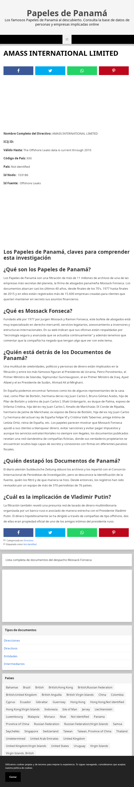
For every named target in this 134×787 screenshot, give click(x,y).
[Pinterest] (113, 70)
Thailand (122, 731)
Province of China (17, 724)
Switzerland (50, 731)
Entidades (10, 656)
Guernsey (59, 702)
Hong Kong (77, 702)
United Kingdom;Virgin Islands (26, 746)
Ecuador (25, 702)
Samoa (117, 724)
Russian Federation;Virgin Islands (86, 724)
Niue (63, 717)
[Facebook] (18, 70)
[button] (67, 39)
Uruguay (79, 746)
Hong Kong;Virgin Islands (23, 709)
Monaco (49, 717)
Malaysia (33, 717)
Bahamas (12, 687)
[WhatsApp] (82, 70)
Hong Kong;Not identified (107, 702)
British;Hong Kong (61, 687)
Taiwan (68, 731)
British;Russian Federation (95, 687)
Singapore (31, 731)
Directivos (29, 540)
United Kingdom (74, 739)
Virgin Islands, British (20, 753)
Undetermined (15, 739)
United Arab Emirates (44, 739)
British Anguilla (52, 695)
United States (60, 746)
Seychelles (13, 731)
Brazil (26, 687)
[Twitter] (50, 70)
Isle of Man (69, 709)
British (39, 687)
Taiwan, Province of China (94, 731)
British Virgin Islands (80, 695)
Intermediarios (14, 664)
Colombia (117, 695)
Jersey (86, 709)
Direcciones (12, 640)
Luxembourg (14, 717)
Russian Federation (46, 724)
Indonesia (51, 709)
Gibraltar (42, 702)
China (102, 695)
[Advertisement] (67, 101)
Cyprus (10, 702)
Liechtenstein (103, 709)
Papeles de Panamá (67, 13)
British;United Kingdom (21, 695)
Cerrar (13, 777)
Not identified (29, 544)
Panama (99, 717)
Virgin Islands (99, 746)
